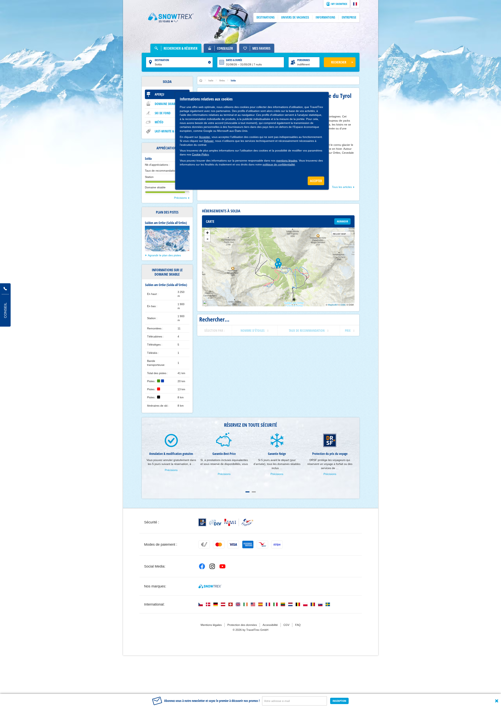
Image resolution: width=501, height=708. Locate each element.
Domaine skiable (166, 104)
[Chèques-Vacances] (262, 544)
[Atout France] (239, 522)
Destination (162, 60)
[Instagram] (212, 566)
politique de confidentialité (279, 164)
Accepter (204, 136)
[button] (355, 4)
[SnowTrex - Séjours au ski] (209, 586)
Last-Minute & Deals (168, 131)
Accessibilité (270, 624)
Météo (159, 122)
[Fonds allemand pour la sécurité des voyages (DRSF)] (202, 522)
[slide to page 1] (247, 492)
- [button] (207, 239)
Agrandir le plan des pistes (164, 255)
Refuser (209, 140)
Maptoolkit (333, 304)
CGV (286, 624)
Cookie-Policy (200, 154)
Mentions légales (211, 624)
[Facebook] (202, 566)
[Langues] (200, 604)
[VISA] (233, 544)
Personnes (303, 60)
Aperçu (159, 94)
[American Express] (248, 544)
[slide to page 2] (254, 492)
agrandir (342, 221)
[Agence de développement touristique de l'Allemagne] (215, 522)
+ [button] (207, 232)
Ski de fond (162, 113)
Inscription (339, 701)
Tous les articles (342, 187)
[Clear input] (209, 62)
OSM (342, 304)
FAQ (298, 624)
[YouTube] (222, 566)
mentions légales (286, 160)
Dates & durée (234, 60)
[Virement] (204, 544)
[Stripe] (277, 544)
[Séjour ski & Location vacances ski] (171, 17)
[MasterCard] (218, 544)
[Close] (497, 701)
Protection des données (242, 624)
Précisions (180, 197)
